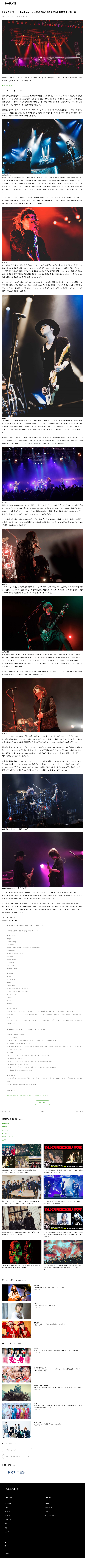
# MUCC (4, 1127)
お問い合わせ (48, 1507)
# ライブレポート (7, 1137)
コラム (6, 1524)
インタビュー (8, 1515)
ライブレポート (9, 1520)
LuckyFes (7, 1532)
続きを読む (79, 1112)
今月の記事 (8, 1503)
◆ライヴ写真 (7, 86)
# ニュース (5, 1133)
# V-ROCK (5, 1130)
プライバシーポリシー (51, 1515)
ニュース (7, 1507)
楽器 (6, 1528)
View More (42, 1103)
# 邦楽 (4, 1140)
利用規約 (47, 1511)
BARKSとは (48, 1503)
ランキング (8, 1511)
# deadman (6, 1123)
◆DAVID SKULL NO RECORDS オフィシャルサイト (26, 1095)
